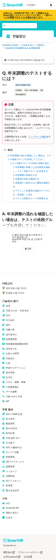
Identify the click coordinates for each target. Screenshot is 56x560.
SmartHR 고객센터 (10, 45)
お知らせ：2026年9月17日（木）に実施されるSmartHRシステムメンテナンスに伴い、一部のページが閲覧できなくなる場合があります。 (27, 15)
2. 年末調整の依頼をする (25, 175)
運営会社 (9, 552)
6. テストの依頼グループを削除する (30, 198)
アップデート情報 (37, 136)
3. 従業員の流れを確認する (26, 178)
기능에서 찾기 (28, 45)
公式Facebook (11, 557)
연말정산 (40, 45)
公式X (28, 557)
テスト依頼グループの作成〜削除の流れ (29, 163)
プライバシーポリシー (30, 552)
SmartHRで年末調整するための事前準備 (22, 48)
